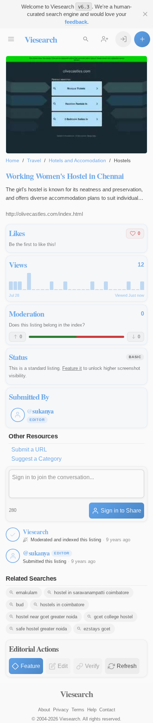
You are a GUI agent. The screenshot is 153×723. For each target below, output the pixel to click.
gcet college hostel (113, 616)
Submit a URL (29, 450)
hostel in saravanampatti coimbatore (91, 592)
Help (91, 709)
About (44, 709)
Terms (78, 709)
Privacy (61, 709)
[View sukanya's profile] (13, 556)
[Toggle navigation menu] (11, 39)
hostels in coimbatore (62, 604)
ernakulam (26, 592)
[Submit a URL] (142, 39)
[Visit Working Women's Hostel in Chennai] (76, 105)
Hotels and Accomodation (77, 160)
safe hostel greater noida (41, 628)
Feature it (72, 368)
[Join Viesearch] (104, 39)
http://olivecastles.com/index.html (44, 214)
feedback (76, 22)
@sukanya (36, 553)
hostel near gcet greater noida (46, 616)
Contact (107, 709)
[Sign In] (123, 39)
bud (19, 604)
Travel (34, 160)
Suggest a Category (36, 459)
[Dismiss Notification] (145, 14)
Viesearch (41, 39)
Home (12, 160)
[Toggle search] (86, 39)
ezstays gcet (97, 628)
